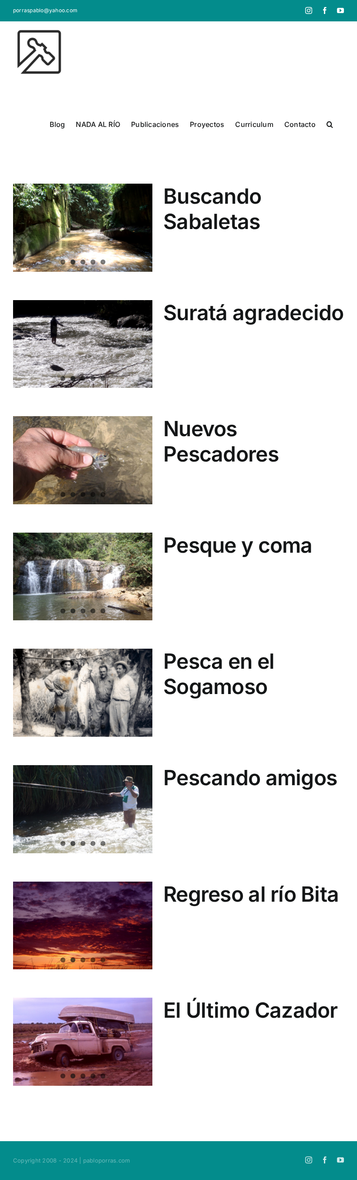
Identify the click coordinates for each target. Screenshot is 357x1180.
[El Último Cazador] (82, 1042)
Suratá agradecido (253, 312)
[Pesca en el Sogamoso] (82, 693)
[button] (330, 124)
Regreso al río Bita (251, 894)
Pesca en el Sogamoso (218, 673)
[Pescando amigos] (82, 809)
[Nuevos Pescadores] (82, 460)
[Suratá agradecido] (82, 344)
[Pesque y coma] (82, 577)
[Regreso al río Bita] (82, 926)
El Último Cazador (250, 1010)
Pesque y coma (238, 545)
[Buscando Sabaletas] (82, 228)
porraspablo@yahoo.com (45, 10)
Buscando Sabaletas (212, 208)
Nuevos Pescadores (221, 441)
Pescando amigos (250, 777)
